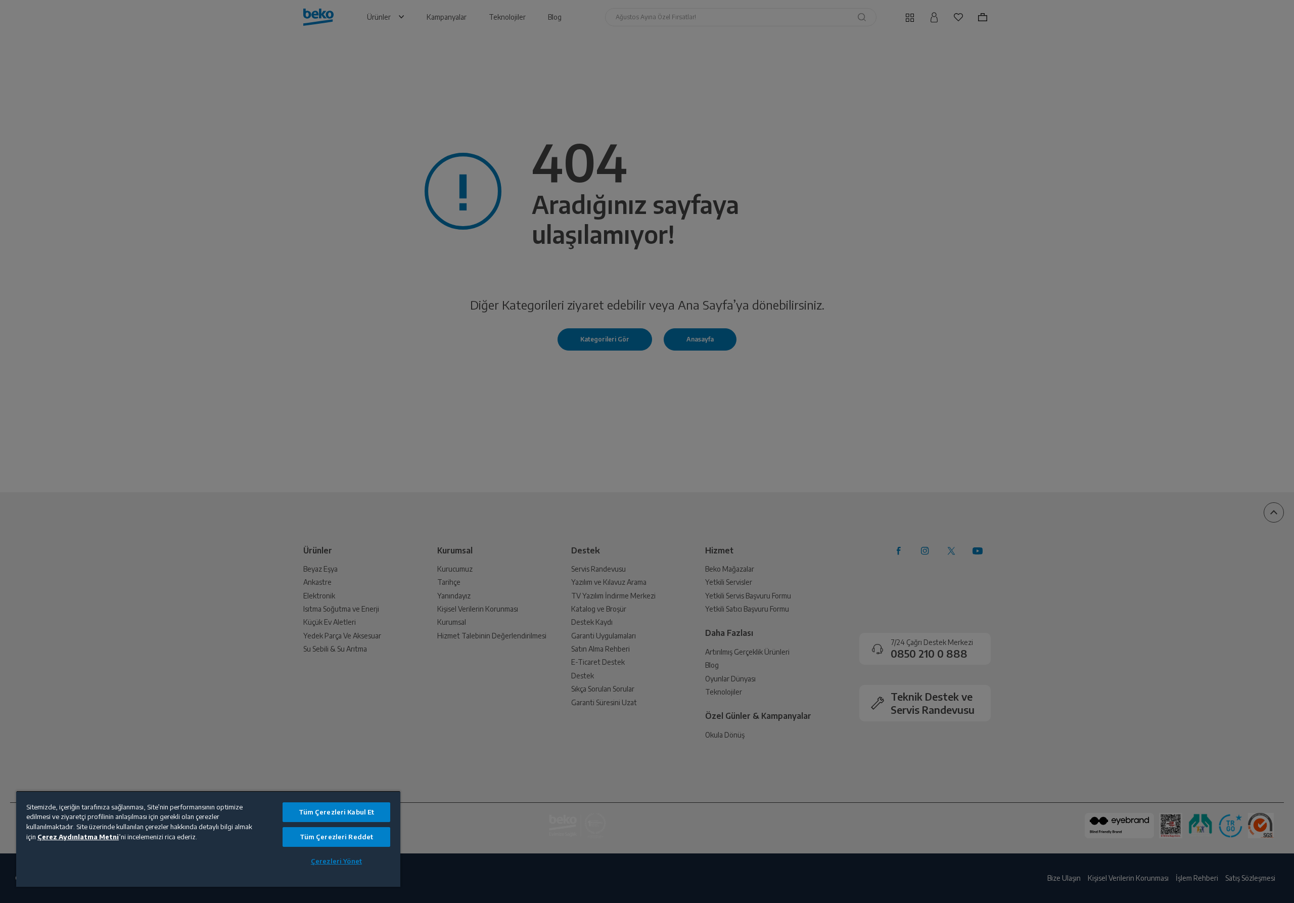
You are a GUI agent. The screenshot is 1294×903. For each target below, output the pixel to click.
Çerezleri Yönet (336, 861)
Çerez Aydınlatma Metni (78, 837)
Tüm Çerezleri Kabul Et (337, 812)
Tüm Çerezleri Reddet (337, 837)
